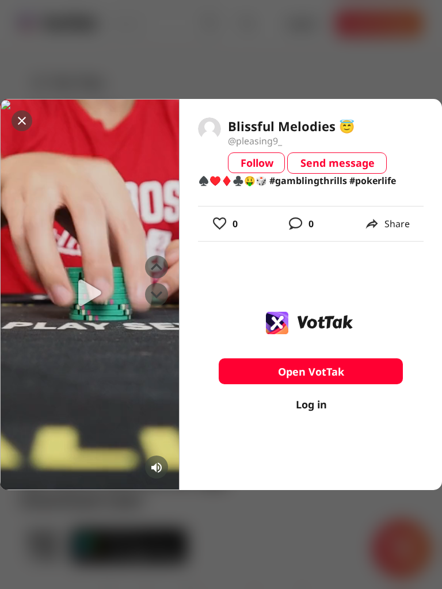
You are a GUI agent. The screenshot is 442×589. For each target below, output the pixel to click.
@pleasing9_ (255, 141)
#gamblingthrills (308, 180)
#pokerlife (372, 180)
